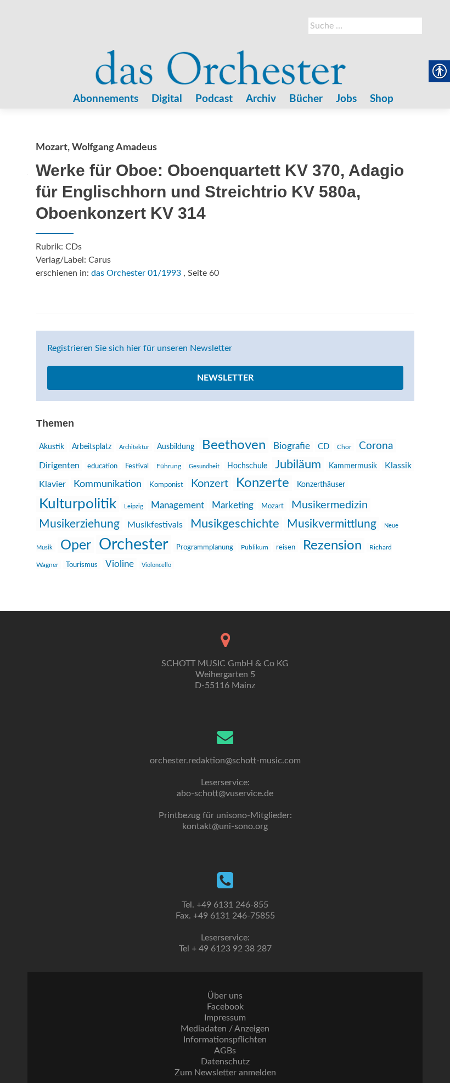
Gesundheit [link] (204, 466)
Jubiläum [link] (298, 464)
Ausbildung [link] (175, 447)
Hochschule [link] (247, 466)
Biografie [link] (291, 446)
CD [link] (323, 447)
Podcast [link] (214, 99)
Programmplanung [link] (204, 547)
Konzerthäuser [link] (321, 485)
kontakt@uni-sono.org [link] (225, 826)
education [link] (102, 466)
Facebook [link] (225, 1006)
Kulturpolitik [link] (77, 504)
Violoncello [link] (156, 565)
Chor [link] (344, 447)
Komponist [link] (166, 485)
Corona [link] (376, 445)
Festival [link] (137, 466)
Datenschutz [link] (225, 1061)
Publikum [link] (254, 547)
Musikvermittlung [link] (331, 524)
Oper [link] (75, 545)
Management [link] (177, 505)
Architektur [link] (134, 447)
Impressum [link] (225, 1017)
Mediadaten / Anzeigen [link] (225, 1028)
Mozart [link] (272, 506)
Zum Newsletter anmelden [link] (225, 1072)
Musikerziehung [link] (79, 524)
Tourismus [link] (82, 565)
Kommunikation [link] (108, 484)
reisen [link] (285, 547)
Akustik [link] (51, 447)
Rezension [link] (332, 545)
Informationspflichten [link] (225, 1039)
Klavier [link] (52, 484)
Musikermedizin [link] (329, 505)
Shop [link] (381, 99)
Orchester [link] (133, 544)
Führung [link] (168, 466)
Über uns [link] (225, 995)
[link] (220, 62)
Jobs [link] (346, 99)
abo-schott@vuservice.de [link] (225, 793)
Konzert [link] (209, 483)
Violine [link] (119, 564)
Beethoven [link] (234, 445)
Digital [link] (166, 99)
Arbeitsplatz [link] (91, 447)
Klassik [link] (398, 465)
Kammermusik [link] (353, 466)
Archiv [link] (261, 99)
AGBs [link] (225, 1050)
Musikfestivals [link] (155, 524)
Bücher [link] (306, 99)
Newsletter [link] (225, 377)
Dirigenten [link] (59, 465)
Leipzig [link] (133, 506)
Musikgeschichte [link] (234, 524)
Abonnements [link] (105, 99)
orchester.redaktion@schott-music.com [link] (225, 760)
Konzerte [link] (262, 483)
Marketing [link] (233, 505)
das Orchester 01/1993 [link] (136, 273)
